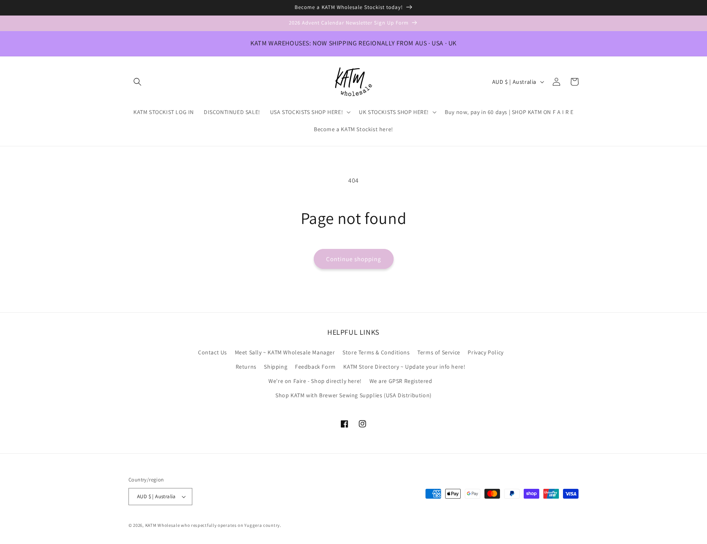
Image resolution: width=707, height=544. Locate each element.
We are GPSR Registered (400, 381)
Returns (246, 366)
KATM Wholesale (162, 525)
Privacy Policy (485, 352)
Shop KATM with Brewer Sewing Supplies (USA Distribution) (353, 395)
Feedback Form (315, 366)
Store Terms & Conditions (376, 352)
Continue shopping (353, 259)
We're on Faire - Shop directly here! (315, 381)
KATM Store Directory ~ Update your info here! (404, 366)
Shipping (275, 366)
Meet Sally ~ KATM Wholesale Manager (285, 352)
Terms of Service (438, 352)
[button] (137, 82)
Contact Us (212, 352)
